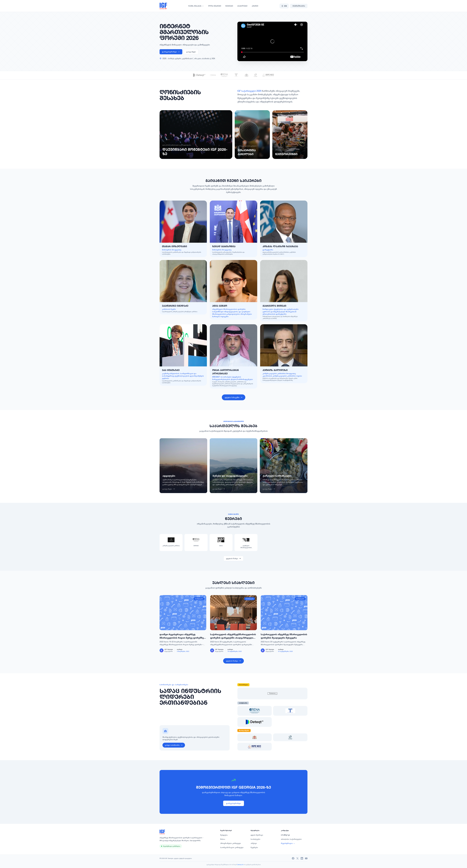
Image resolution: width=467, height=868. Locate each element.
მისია (222, 839)
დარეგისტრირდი (169, 52)
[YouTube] (306, 858)
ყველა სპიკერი (232, 397)
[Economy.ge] (246, 75)
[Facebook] (293, 858)
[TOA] (236, 75)
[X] (297, 858)
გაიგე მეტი (191, 52)
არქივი (255, 6)
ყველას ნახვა (232, 558)
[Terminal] (213, 75)
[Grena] (224, 75)
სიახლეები (242, 6)
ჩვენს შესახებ (194, 6)
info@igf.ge (285, 835)
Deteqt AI (240, 864)
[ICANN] (255, 75)
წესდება (224, 835)
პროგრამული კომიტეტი (230, 843)
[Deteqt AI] (199, 75)
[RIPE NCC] (268, 75)
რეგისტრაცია (299, 6)
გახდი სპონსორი (172, 745)
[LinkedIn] (302, 858)
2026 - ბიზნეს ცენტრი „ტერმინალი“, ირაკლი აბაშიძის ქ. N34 (188, 58)
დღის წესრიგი (214, 6)
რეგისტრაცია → (288, 843)
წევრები (229, 6)
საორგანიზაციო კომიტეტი (231, 847)
